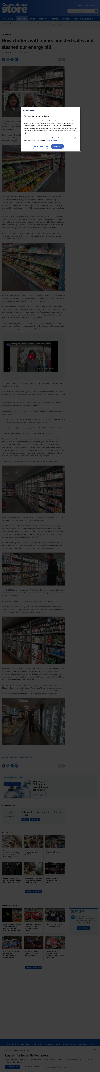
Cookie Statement (52, 140)
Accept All (57, 146)
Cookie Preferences (40, 146)
